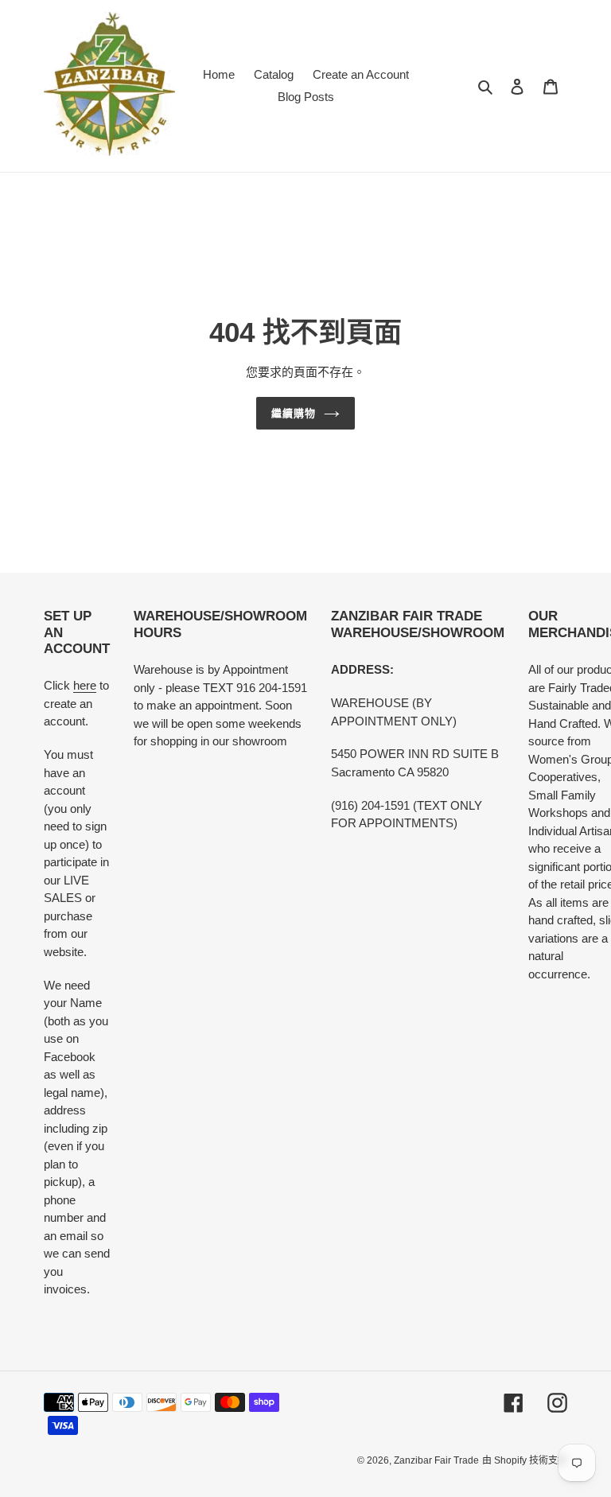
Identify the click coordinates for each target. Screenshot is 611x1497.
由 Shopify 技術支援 (524, 1460)
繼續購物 (293, 413)
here (84, 685)
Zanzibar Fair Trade (436, 1460)
